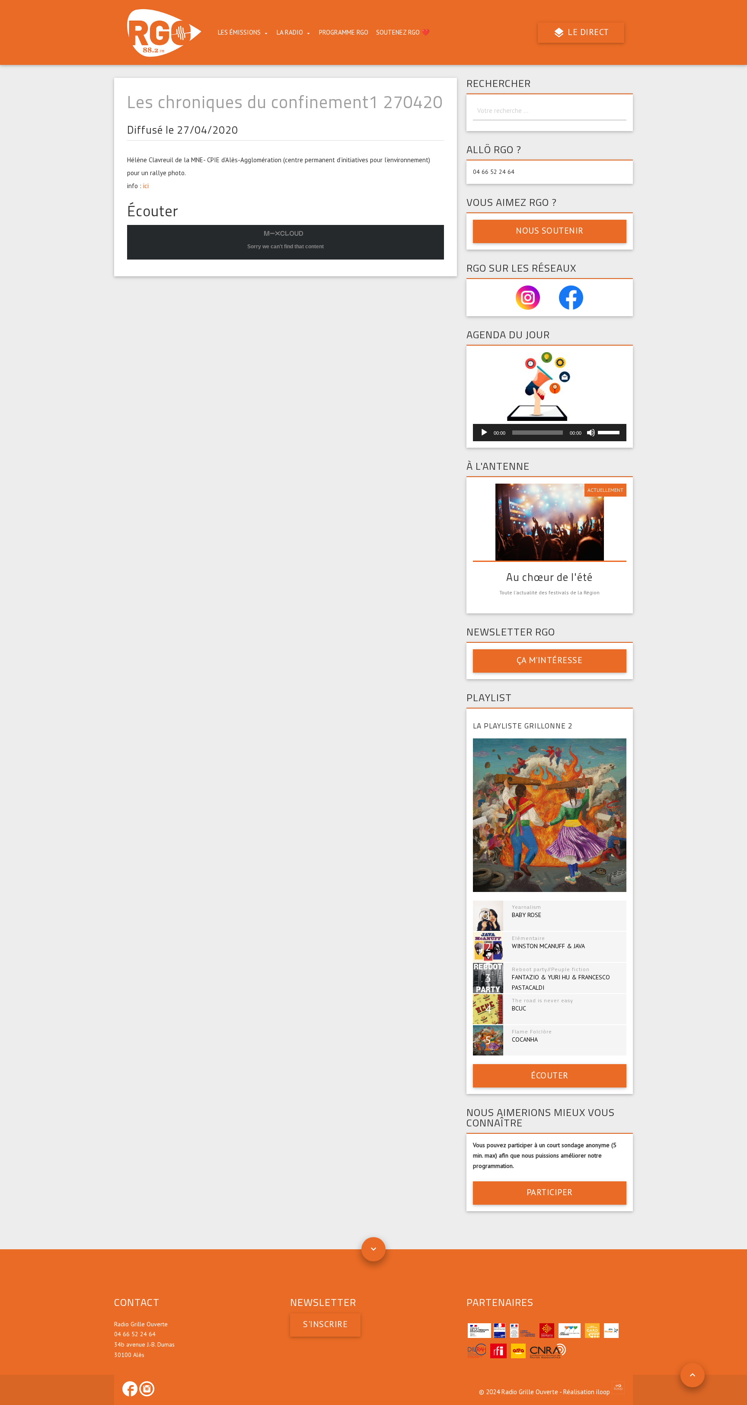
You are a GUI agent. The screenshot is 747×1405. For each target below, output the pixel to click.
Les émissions (239, 32)
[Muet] (591, 432)
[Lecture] (484, 432)
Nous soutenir (550, 230)
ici (146, 186)
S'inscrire (325, 1324)
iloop (604, 1392)
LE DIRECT (587, 32)
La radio (290, 32)
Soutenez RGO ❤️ (403, 32)
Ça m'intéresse (549, 660)
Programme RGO (343, 32)
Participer (550, 1192)
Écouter (549, 1075)
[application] (549, 432)
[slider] (610, 431)
